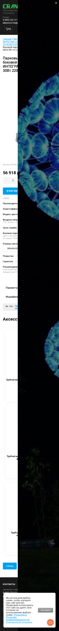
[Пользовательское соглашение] (19, 622)
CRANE (6, 198)
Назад (9, 566)
